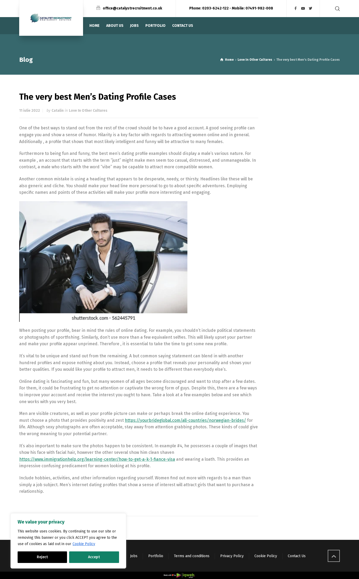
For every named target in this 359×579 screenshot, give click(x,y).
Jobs (133, 556)
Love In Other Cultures (88, 110)
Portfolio (155, 556)
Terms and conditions (191, 556)
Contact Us (297, 556)
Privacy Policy (232, 556)
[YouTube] (303, 8)
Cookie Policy (84, 544)
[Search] (336, 8)
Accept (94, 557)
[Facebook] (295, 8)
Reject (42, 557)
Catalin (58, 110)
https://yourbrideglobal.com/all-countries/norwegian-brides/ (185, 420)
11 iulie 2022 (29, 110)
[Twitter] (310, 8)
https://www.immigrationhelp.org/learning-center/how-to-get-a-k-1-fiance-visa (97, 459)
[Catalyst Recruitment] (51, 18)
